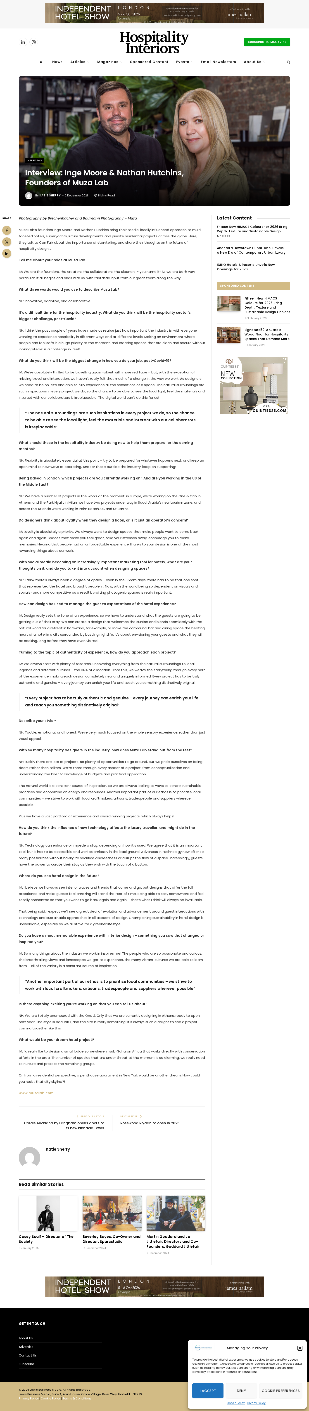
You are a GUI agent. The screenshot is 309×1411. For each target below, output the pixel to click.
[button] (300, 1348)
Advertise (26, 1347)
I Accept (208, 1390)
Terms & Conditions (77, 1398)
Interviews (34, 160)
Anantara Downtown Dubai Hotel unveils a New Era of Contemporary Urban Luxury (251, 250)
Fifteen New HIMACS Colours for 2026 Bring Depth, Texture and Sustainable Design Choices (252, 231)
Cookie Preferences (281, 1390)
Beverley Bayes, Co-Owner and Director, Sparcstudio (111, 1239)
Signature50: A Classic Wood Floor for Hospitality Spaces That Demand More (267, 334)
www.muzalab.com (36, 1093)
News (57, 61)
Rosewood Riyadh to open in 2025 (150, 1123)
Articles (78, 61)
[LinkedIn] (6, 253)
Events (182, 61)
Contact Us (28, 1355)
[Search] (288, 62)
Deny (241, 1390)
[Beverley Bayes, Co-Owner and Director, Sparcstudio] (112, 1213)
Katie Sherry (50, 195)
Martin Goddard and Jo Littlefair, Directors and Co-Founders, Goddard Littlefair (173, 1241)
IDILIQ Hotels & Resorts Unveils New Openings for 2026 (246, 266)
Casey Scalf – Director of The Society (46, 1239)
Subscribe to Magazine (267, 42)
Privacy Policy (256, 1403)
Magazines (108, 61)
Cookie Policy (236, 1403)
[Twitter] (6, 241)
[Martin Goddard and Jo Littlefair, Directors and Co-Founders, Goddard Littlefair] (176, 1213)
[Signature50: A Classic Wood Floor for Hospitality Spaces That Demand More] (228, 335)
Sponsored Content (149, 61)
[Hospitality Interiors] (154, 42)
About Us (252, 61)
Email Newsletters (218, 61)
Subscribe (26, 1364)
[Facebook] (6, 230)
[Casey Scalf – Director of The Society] (48, 1213)
